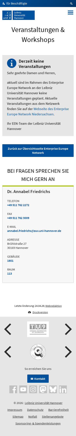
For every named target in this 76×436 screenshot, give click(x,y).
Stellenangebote (53, 416)
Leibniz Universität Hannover (44, 403)
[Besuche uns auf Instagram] (33, 389)
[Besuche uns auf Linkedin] (63, 389)
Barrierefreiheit (58, 410)
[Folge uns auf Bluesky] (53, 389)
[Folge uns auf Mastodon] (43, 389)
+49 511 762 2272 (18, 205)
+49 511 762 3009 (18, 218)
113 (9, 273)
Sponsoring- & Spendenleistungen (38, 423)
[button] (8, 329)
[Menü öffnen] (70, 15)
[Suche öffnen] (72, 3)
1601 (10, 260)
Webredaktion (53, 306)
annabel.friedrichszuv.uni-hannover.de (34, 231)
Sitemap (17, 416)
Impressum (14, 410)
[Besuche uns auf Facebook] (13, 389)
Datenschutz (35, 410)
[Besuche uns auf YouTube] (23, 389)
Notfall (32, 416)
